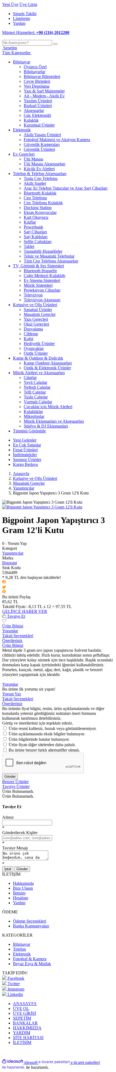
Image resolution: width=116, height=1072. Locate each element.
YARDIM (21, 1032)
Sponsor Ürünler (27, 459)
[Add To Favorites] (4, 621)
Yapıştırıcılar (12, 553)
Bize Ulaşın (23, 888)
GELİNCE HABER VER (24, 611)
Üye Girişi (28, 4)
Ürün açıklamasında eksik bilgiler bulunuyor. (47, 734)
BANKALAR (25, 1023)
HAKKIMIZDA (27, 1028)
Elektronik (22, 954)
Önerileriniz (12, 640)
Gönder (10, 776)
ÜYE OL (21, 1008)
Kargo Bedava (25, 464)
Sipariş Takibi (24, 13)
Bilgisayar (21, 944)
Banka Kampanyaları (31, 926)
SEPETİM (22, 1018)
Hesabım (20, 898)
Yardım (19, 23)
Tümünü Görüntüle (29, 431)
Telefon (19, 949)
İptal (7, 869)
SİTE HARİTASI (28, 1037)
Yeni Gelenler (24, 440)
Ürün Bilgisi (12, 626)
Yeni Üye (10, 4)
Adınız (8, 817)
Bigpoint (9, 563)
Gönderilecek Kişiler (19, 832)
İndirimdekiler (25, 454)
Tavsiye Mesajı (15, 848)
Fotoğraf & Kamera (29, 959)
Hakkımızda (23, 883)
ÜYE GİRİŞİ (24, 1013)
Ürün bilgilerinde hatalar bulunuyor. (39, 739)
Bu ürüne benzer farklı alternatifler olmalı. (44, 750)
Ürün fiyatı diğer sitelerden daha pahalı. (42, 744)
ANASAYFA (25, 1003)
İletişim (19, 893)
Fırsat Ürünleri (25, 450)
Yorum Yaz (11, 694)
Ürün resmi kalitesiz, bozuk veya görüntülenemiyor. (53, 728)
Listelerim (21, 18)
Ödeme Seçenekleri (29, 921)
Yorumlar (10, 631)
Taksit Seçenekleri (17, 635)
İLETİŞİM (22, 1042)
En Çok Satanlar (27, 445)
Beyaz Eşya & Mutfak (32, 963)
